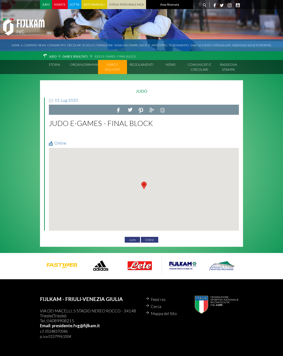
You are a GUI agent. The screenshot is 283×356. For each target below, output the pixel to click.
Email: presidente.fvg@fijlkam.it (70, 325)
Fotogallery (221, 45)
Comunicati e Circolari (199, 66)
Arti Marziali (94, 4)
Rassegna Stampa (126, 45)
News (42, 45)
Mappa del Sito (164, 313)
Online (149, 240)
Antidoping (159, 45)
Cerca (156, 306)
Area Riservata (169, 4)
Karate (60, 4)
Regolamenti (141, 64)
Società (144, 45)
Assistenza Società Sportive (251, 45)
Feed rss (158, 299)
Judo (46, 4)
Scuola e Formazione (97, 45)
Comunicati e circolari (64, 45)
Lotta (74, 4)
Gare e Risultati (112, 66)
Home (16, 45)
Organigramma (84, 64)
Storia (54, 64)
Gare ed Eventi (200, 45)
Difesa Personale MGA (126, 4)
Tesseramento (179, 45)
